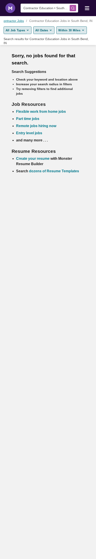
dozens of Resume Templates (54, 171)
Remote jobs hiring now (36, 126)
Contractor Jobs (12, 21)
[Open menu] (87, 7)
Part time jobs (27, 119)
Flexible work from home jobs (41, 111)
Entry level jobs (29, 133)
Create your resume (33, 158)
